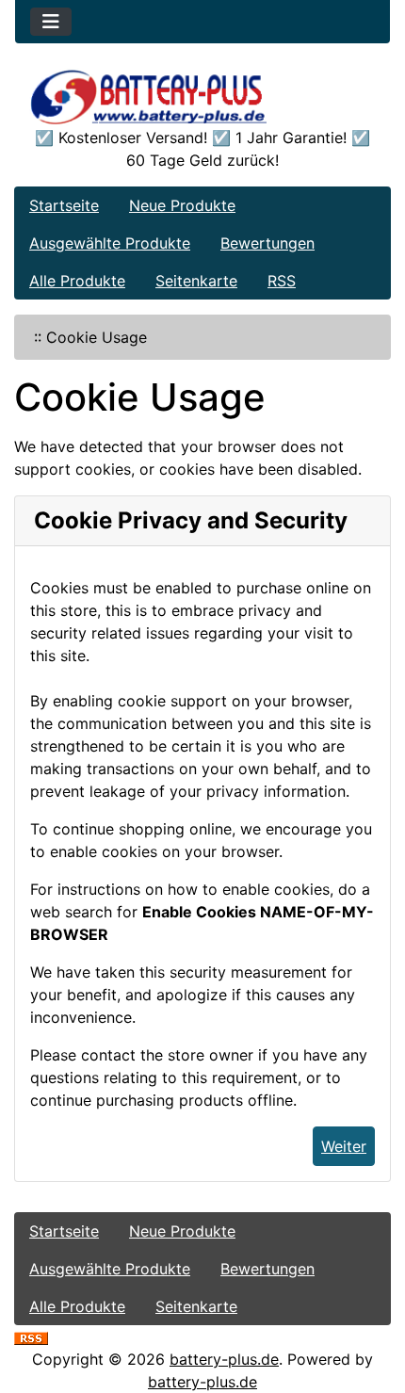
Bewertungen (267, 243)
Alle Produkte (77, 280)
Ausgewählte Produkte (109, 243)
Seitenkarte (196, 280)
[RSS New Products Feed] (31, 1336)
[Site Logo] (202, 97)
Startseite (64, 205)
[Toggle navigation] (51, 22)
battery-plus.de (224, 1359)
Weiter (343, 1146)
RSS (281, 280)
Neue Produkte (182, 205)
